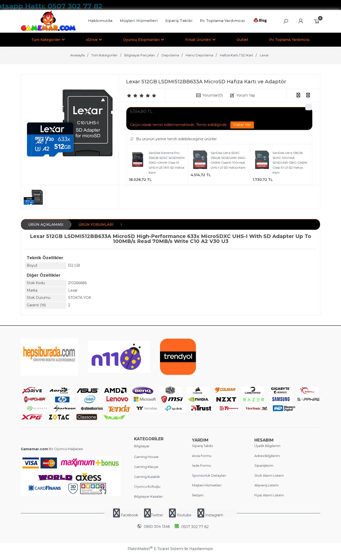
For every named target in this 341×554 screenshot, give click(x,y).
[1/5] (129, 96)
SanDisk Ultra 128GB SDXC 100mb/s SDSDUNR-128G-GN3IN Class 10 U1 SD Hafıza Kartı (290, 162)
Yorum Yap (245, 95)
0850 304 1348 (157, 526)
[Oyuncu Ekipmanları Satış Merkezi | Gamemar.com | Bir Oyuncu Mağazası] (48, 30)
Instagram (213, 515)
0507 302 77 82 (195, 527)
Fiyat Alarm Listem (269, 495)
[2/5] (132, 96)
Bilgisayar (142, 446)
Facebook (129, 515)
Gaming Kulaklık (147, 477)
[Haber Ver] (242, 124)
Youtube (184, 515)
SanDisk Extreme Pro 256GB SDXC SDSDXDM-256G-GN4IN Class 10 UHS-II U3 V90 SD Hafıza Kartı (167, 162)
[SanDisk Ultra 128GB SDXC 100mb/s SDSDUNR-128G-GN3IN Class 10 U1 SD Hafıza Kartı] (262, 160)
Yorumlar (212, 95)
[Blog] (261, 21)
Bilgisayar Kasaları (148, 496)
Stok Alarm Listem (269, 475)
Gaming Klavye (146, 467)
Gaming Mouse (146, 457)
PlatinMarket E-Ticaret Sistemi (155, 549)
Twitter (157, 515)
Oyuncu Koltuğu (147, 486)
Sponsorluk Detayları (209, 475)
